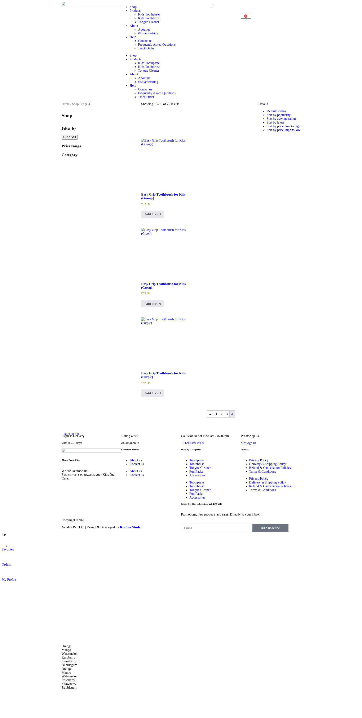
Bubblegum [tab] (69, 665)
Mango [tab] (66, 650)
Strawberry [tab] (69, 661)
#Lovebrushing (148, 33)
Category (70, 155)
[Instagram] (67, 508)
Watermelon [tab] (70, 653)
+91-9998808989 (192, 443)
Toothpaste (196, 460)
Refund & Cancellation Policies (270, 467)
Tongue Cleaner (148, 22)
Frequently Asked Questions (157, 44)
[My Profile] (7, 571)
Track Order (146, 48)
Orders (6, 564)
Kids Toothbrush (149, 18)
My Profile (9, 579)
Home (66, 104)
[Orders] (7, 556)
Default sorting (276, 111)
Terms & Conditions (262, 471)
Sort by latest (275, 122)
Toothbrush (196, 464)
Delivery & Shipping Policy (267, 464)
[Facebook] (78, 508)
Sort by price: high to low (283, 130)
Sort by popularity (279, 115)
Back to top (71, 434)
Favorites (8, 549)
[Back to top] (69, 426)
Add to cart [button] (153, 214)
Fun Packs (196, 471)
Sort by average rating (281, 118)
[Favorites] (7, 541)
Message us (248, 443)
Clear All (69, 137)
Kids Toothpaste (149, 14)
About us (144, 29)
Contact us (145, 41)
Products (135, 10)
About (134, 25)
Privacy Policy (258, 460)
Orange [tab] (66, 646)
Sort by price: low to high (283, 126)
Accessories (197, 475)
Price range (71, 146)
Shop (133, 7)
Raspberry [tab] (68, 657)
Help (133, 37)
